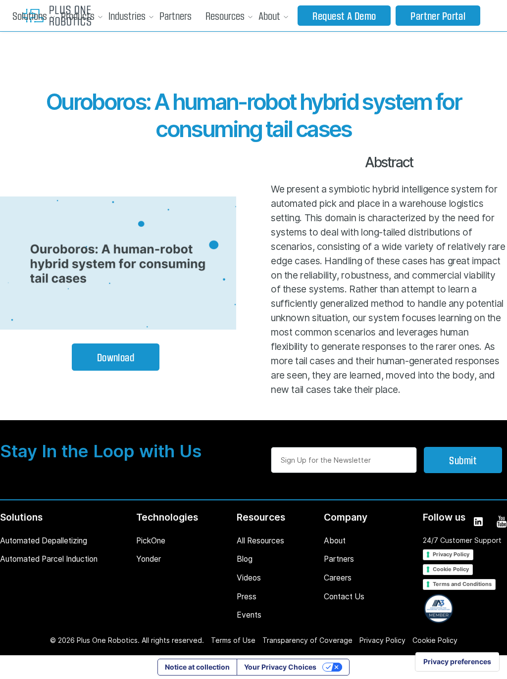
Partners (175, 15)
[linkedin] (477, 521)
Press (246, 596)
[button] (29, 15)
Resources (225, 15)
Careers (338, 577)
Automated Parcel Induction (49, 559)
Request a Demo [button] (344, 15)
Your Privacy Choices (280, 667)
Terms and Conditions (462, 584)
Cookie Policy (451, 569)
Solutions (29, 15)
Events (249, 615)
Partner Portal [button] (437, 15)
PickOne (150, 540)
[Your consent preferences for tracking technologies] (457, 661)
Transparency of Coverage (307, 640)
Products (78, 15)
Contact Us (344, 596)
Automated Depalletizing (43, 540)
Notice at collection (197, 667)
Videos (249, 577)
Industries (127, 15)
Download (115, 357)
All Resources (260, 540)
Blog (245, 559)
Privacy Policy (451, 554)
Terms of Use (233, 640)
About (269, 15)
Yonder (148, 559)
